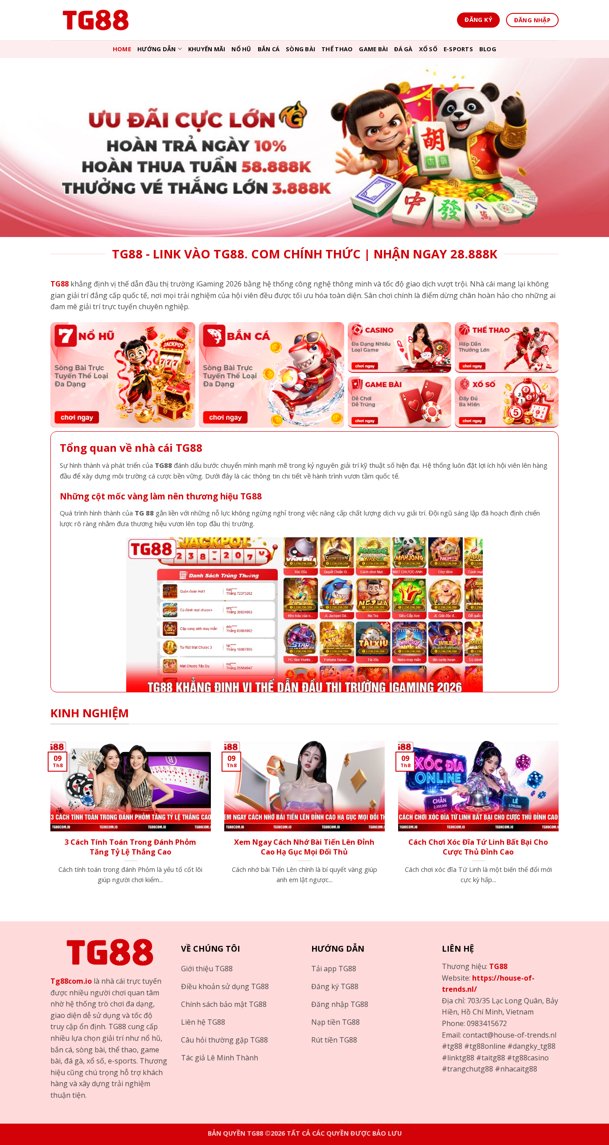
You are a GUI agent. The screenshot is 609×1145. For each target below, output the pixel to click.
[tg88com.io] (95, 20)
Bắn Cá (269, 49)
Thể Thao (337, 49)
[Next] (560, 823)
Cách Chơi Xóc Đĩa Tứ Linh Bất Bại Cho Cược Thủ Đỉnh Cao (478, 846)
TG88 (498, 966)
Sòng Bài (300, 49)
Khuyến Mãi (207, 49)
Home (122, 49)
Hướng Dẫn (156, 49)
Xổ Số (428, 49)
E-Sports (458, 49)
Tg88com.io (71, 981)
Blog (487, 49)
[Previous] (48, 823)
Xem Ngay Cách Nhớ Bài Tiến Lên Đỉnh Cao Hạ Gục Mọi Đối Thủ (304, 846)
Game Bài (373, 49)
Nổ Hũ (241, 49)
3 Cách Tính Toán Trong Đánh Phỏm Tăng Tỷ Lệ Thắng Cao (130, 846)
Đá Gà (403, 49)
